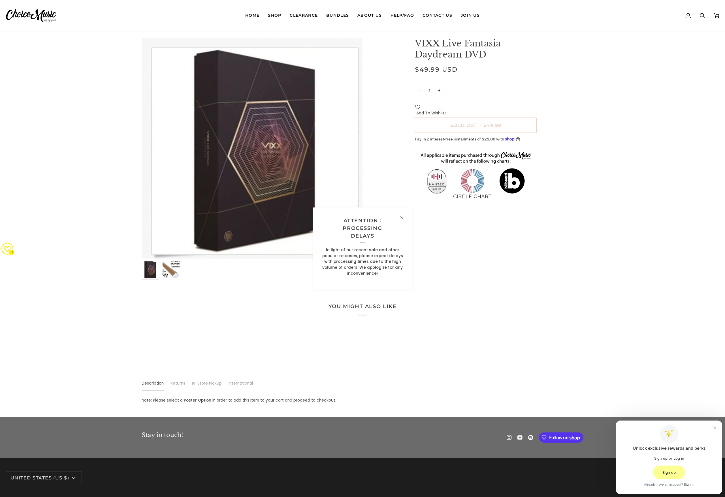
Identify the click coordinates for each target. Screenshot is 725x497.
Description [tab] (153, 383)
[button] (274, 15)
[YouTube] (520, 437)
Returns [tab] (177, 383)
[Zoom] (152, 248)
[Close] (404, 217)
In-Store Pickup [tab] (207, 383)
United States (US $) (39, 478)
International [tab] (241, 383)
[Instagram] (509, 437)
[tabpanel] (362, 401)
